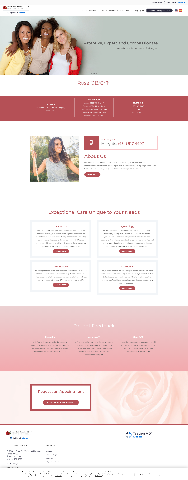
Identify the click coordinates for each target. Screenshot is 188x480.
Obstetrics (51, 458)
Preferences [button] (98, 476)
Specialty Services (54, 462)
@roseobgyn (13, 463)
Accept (158, 475)
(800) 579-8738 (138, 112)
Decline (142, 475)
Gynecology (52, 455)
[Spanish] (181, 10)
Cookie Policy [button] (58, 476)
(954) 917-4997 (138, 106)
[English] (176, 10)
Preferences (125, 475)
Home (49, 451)
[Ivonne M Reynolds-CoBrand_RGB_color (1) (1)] (19, 432)
